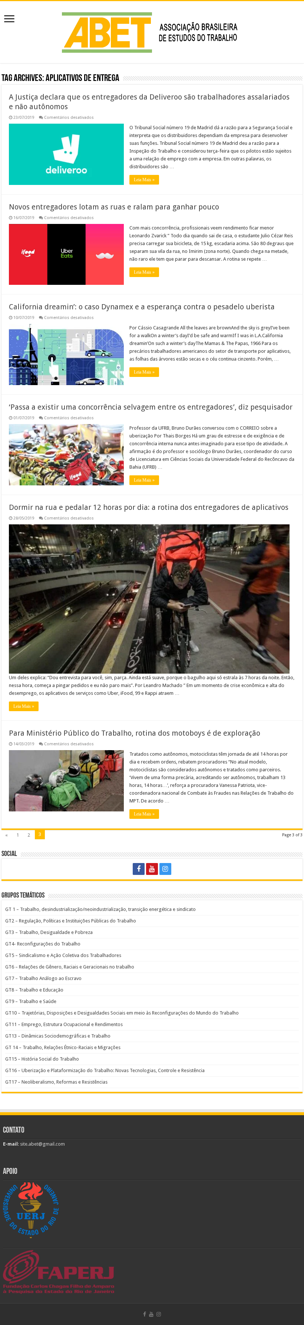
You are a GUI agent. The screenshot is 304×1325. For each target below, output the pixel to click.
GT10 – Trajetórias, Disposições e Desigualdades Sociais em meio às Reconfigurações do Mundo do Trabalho (122, 1013)
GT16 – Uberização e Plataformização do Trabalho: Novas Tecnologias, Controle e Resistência (105, 1070)
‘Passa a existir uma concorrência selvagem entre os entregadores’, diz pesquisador (151, 407)
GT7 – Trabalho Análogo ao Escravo (43, 978)
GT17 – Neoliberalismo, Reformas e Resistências (56, 1082)
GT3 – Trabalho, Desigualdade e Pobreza (49, 932)
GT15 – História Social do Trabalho (42, 1059)
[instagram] (165, 869)
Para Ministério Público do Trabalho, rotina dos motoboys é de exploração (134, 733)
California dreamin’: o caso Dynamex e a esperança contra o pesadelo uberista (142, 306)
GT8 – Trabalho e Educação (34, 990)
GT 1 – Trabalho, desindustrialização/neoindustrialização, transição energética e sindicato (100, 909)
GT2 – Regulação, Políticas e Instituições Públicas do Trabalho (70, 921)
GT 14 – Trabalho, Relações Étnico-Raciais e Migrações (62, 1047)
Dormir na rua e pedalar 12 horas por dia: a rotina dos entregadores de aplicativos (148, 507)
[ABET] (152, 31)
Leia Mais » (144, 179)
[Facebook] (139, 869)
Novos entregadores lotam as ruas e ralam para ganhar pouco (114, 206)
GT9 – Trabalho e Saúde (30, 1001)
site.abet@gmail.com (42, 1144)
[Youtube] (152, 869)
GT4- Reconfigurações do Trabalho (42, 944)
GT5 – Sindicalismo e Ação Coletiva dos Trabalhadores (63, 955)
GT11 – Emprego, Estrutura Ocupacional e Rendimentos (64, 1024)
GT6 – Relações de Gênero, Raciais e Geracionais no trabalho (69, 967)
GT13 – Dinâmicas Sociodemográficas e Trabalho (57, 1036)
